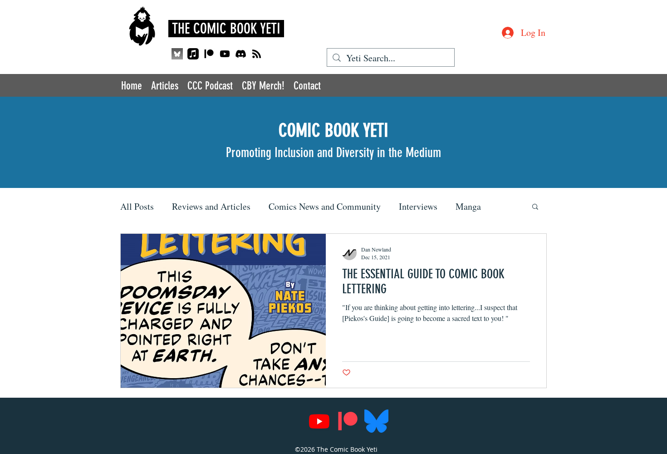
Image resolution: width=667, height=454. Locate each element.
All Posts (137, 206)
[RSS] (256, 53)
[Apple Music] (193, 53)
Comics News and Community (325, 206)
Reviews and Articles (211, 206)
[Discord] (240, 53)
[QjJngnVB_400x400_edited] (177, 53)
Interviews (418, 206)
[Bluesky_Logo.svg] (376, 421)
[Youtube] (225, 53)
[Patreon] (209, 53)
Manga (468, 206)
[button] (535, 207)
